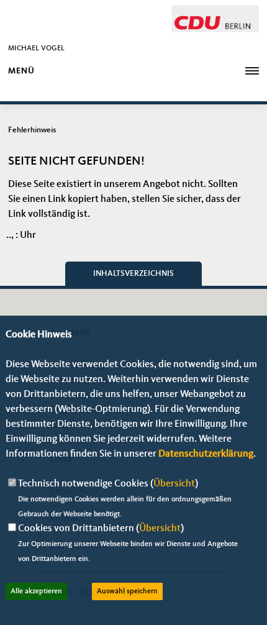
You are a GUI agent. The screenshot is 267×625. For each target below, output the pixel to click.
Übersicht (174, 484)
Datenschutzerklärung (205, 454)
